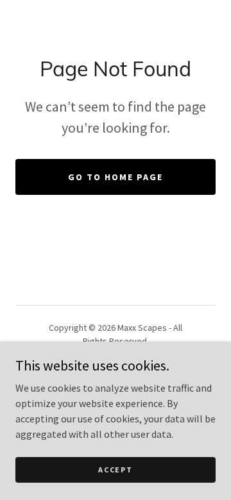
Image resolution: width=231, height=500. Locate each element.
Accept (115, 469)
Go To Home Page (115, 177)
